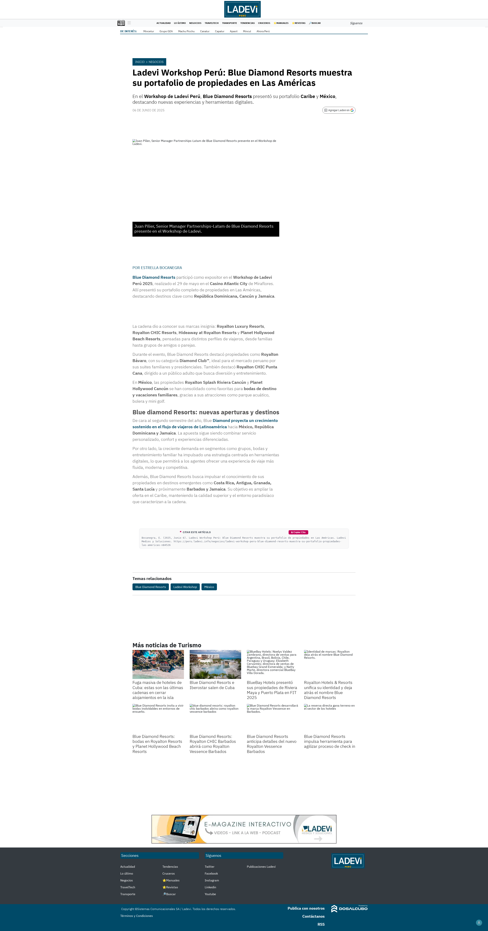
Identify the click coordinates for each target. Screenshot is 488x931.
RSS (321, 924)
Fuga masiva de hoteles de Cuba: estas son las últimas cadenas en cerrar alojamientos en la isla (157, 690)
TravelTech (212, 23)
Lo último (180, 23)
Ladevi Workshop (185, 587)
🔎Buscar (315, 23)
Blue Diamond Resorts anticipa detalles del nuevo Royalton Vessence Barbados (271, 743)
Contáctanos (313, 916)
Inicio (140, 62)
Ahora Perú (263, 31)
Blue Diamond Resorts (153, 277)
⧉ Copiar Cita (298, 532)
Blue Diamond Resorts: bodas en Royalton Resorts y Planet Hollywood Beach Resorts (157, 743)
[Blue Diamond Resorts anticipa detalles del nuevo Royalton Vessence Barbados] (272, 718)
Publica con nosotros (306, 908)
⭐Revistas (298, 23)
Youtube (210, 894)
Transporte (229, 23)
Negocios (195, 23)
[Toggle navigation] (128, 23)
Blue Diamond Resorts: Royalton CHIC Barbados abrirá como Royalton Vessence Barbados (213, 743)
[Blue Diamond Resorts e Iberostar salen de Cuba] (215, 664)
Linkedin (210, 887)
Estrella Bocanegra (161, 267)
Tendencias (247, 23)
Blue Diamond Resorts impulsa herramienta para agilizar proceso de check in (329, 741)
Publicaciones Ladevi (261, 866)
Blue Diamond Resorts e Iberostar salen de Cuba (212, 685)
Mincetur (148, 31)
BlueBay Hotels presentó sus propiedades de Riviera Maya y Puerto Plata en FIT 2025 (272, 690)
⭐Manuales (281, 23)
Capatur (219, 31)
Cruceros (264, 23)
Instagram (212, 880)
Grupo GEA (166, 31)
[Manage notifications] (479, 923)
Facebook (211, 873)
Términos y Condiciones (136, 916)
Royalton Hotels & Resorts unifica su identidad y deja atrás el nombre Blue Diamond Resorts (328, 690)
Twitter (209, 866)
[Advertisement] (244, 784)
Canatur (204, 31)
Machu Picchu (186, 31)
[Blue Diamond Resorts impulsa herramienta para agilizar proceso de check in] (330, 718)
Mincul (247, 31)
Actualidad (164, 23)
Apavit (234, 31)
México (209, 587)
